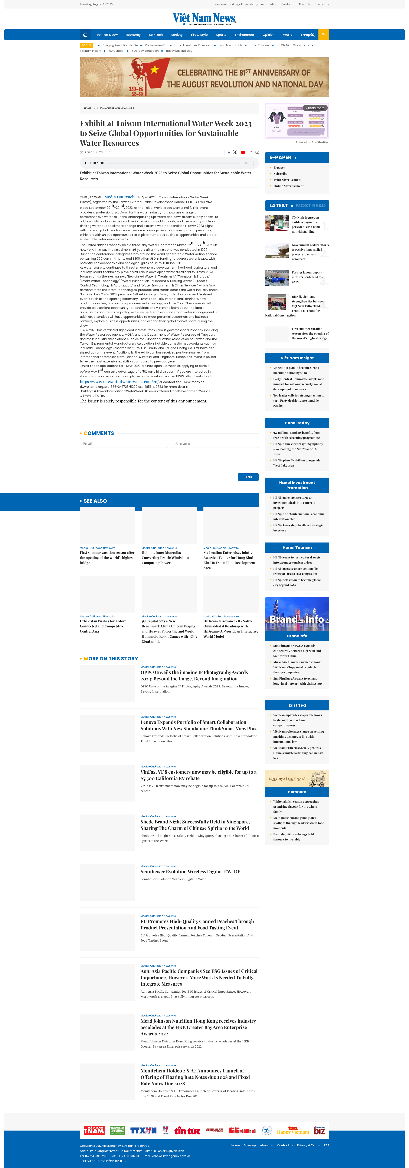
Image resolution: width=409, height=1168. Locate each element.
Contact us (285, 1145)
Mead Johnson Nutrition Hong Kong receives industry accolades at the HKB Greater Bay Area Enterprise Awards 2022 (198, 1027)
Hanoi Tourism (259, 45)
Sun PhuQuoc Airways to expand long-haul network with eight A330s (297, 681)
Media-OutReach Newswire (115, 108)
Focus (86, 45)
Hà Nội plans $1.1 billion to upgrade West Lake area (296, 462)
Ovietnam (288, 4)
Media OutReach (119, 196)
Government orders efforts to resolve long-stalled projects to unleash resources (310, 252)
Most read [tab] (311, 205)
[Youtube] (243, 152)
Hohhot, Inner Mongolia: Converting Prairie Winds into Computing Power (165, 557)
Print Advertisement (287, 180)
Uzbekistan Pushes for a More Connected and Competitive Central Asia (103, 626)
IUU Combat (116, 51)
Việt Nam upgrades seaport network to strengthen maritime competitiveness (297, 720)
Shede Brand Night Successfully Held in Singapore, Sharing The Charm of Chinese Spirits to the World (195, 824)
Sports (221, 35)
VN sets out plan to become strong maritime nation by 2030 (296, 370)
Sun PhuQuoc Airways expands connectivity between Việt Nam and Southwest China (297, 651)
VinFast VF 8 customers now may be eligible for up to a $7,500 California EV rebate (198, 775)
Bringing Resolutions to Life (120, 45)
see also (95, 501)
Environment (244, 35)
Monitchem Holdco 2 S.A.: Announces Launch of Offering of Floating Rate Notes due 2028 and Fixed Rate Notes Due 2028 (195, 1076)
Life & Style (199, 35)
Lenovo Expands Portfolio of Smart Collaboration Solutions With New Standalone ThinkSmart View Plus (198, 725)
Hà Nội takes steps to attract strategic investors (298, 527)
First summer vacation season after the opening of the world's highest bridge (107, 557)
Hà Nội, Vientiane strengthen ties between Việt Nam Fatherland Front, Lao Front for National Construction (295, 306)
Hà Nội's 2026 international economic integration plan (298, 516)
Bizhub (273, 4)
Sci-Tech (156, 35)
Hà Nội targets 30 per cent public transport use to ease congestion (295, 571)
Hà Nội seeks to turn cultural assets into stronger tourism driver (296, 559)
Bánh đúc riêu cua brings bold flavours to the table (293, 836)
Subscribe (280, 174)
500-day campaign (145, 51)
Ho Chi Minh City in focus (293, 45)
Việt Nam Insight (90, 51)
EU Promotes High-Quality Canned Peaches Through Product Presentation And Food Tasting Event (197, 924)
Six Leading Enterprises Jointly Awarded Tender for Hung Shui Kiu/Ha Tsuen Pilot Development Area (229, 560)
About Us (304, 4)
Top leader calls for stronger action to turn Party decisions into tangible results (298, 400)
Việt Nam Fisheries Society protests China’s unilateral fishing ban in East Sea (298, 753)
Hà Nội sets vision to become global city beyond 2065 (297, 582)
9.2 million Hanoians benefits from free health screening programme (297, 435)
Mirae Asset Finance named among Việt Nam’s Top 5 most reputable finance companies (297, 667)
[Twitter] (235, 152)
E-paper (280, 158)
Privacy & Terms (308, 1145)
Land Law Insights (230, 45)
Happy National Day (179, 51)
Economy (133, 35)
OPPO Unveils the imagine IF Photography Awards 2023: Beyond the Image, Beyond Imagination (194, 675)
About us (266, 1145)
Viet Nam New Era (156, 45)
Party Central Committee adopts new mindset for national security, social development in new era (298, 384)
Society (177, 35)
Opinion (269, 35)
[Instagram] (250, 152)
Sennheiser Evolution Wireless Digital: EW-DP (191, 871)
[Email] (257, 152)
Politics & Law (107, 35)
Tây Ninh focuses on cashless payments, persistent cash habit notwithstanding (306, 224)
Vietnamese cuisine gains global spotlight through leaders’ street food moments (298, 823)
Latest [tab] (278, 205)
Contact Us (321, 4)
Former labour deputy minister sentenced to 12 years (308, 277)
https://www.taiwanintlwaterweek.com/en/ (119, 381)
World (287, 35)
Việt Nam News (204, 19)
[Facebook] (229, 152)
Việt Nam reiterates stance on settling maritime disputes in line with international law (298, 736)
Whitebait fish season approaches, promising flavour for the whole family (296, 806)
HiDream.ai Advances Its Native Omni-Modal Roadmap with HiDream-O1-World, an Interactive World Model (230, 628)
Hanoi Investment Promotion (193, 45)
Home (87, 108)
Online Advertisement (289, 186)
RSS (326, 1145)
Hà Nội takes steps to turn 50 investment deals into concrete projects (294, 502)
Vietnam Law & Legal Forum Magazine (239, 4)
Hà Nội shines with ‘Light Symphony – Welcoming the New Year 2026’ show (298, 449)
